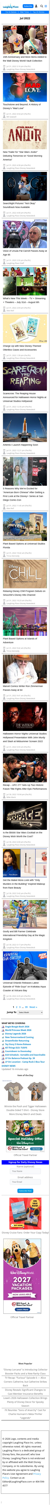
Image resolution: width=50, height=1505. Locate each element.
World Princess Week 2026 (18, 1030)
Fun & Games (11, 12)
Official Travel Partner (25, 1155)
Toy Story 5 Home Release (18, 1044)
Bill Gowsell (11, 117)
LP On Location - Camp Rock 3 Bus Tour (25, 1061)
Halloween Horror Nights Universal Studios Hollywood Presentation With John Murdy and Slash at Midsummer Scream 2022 (25, 737)
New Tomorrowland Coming (19, 1037)
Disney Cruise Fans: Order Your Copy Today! (25, 1232)
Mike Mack (11, 797)
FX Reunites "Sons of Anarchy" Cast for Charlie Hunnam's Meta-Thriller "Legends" (25, 1414)
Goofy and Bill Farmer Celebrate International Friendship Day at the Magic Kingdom (24, 935)
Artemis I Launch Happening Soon (20, 445)
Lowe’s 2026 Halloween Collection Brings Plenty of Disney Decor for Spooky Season (25, 1401)
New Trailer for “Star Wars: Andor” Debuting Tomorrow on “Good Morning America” (22, 156)
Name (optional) (25, 1166)
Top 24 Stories (38, 12)
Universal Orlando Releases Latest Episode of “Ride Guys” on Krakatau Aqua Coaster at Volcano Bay (24, 987)
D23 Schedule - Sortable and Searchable (25, 1054)
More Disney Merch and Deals (25, 1114)
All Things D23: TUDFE (16, 1047)
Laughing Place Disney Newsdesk (21, 69)
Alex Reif (10, 310)
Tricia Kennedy (13, 556)
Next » (33, 1007)
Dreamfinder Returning (17, 1040)
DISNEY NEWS (9, 1066)
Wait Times (24, 12)
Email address (25, 1177)
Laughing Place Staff (15, 263)
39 (26, 1007)
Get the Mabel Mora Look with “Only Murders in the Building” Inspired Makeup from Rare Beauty (24, 884)
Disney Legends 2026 (15, 1033)
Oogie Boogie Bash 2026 (17, 1026)
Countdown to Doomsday (18, 1051)
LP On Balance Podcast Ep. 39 (20, 1058)
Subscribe (28, 6)
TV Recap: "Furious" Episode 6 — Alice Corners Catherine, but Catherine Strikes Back (25, 1381)
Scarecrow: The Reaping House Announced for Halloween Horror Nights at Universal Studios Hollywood (24, 397)
